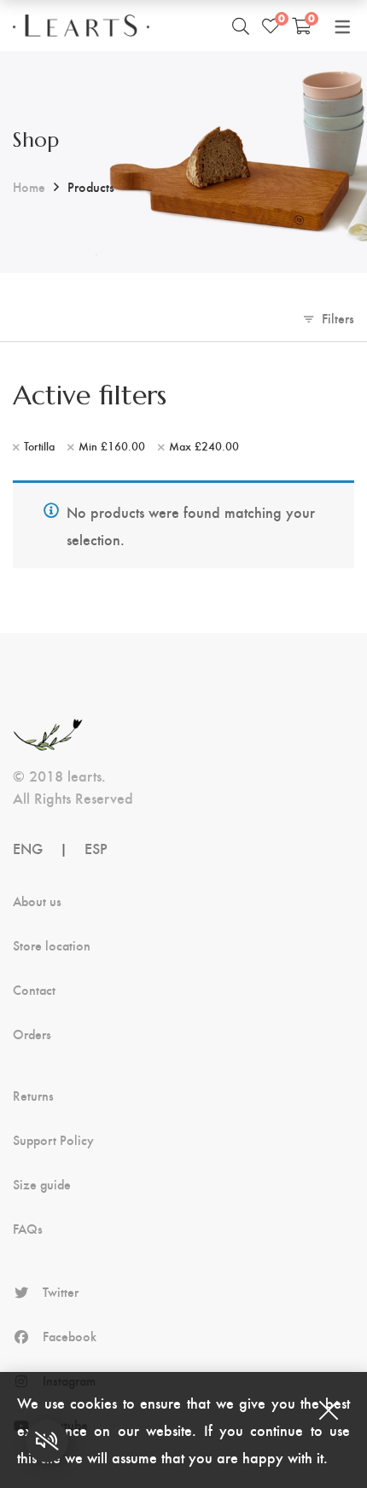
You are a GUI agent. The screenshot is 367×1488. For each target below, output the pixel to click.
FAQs (28, 1228)
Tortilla (39, 446)
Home (29, 186)
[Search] (240, 25)
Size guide (42, 1184)
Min (112, 446)
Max (204, 446)
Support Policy (53, 1139)
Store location (51, 945)
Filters (338, 318)
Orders (32, 1034)
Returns (33, 1095)
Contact (34, 989)
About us (37, 901)
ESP (96, 847)
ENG (28, 847)
